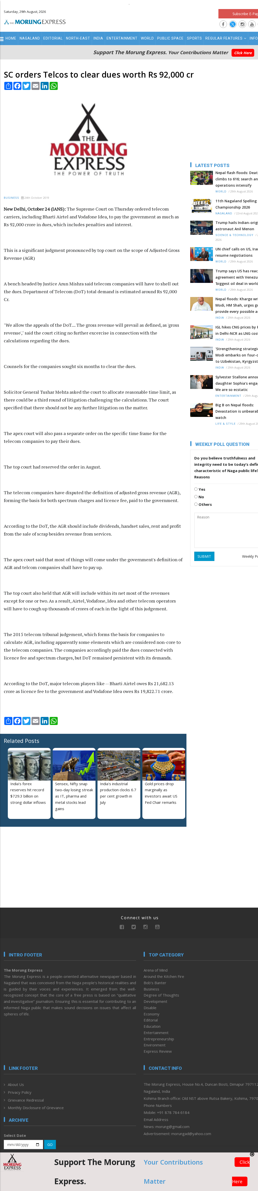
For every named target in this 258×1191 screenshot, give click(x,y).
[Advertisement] (35, 863)
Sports (194, 38)
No (201, 496)
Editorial (53, 38)
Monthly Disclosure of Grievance (36, 1107)
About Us (16, 1084)
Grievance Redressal (26, 1100)
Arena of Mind (156, 970)
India (98, 38)
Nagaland (30, 38)
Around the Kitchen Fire (164, 976)
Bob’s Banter (155, 982)
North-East (78, 38)
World (147, 38)
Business (11, 198)
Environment (155, 1044)
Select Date (15, 1135)
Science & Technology (234, 235)
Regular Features (224, 38)
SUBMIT (204, 556)
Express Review (158, 1051)
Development (155, 1001)
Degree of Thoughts (161, 995)
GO (50, 1144)
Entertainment (122, 38)
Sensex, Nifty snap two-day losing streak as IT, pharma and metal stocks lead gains (74, 796)
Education (152, 1026)
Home (11, 38)
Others (205, 504)
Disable (150, 1007)
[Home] (35, 21)
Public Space (170, 38)
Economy (151, 1013)
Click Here (243, 52)
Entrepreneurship (159, 1038)
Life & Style (225, 423)
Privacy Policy (19, 1092)
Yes (201, 489)
